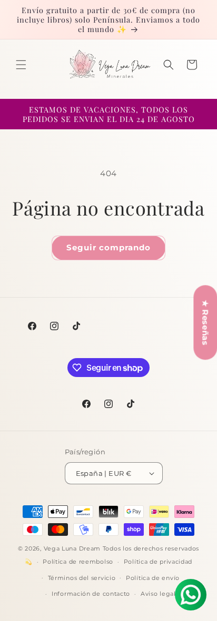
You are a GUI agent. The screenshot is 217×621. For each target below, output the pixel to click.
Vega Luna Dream (72, 548)
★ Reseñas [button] (205, 322)
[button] (21, 64)
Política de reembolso (78, 561)
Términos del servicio (82, 578)
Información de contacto (91, 593)
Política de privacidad (158, 561)
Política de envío (153, 578)
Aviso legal (158, 593)
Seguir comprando (108, 247)
